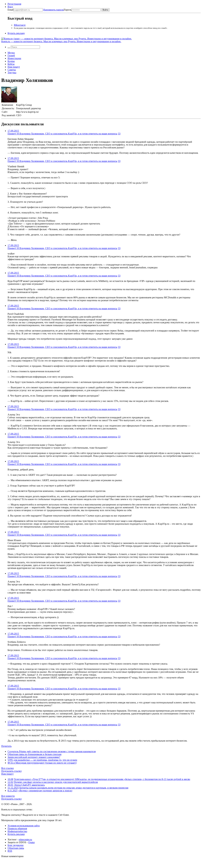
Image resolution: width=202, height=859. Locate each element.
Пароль (57, 9)
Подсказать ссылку (11, 771)
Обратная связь (16, 848)
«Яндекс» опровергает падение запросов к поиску (45, 790)
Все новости (8, 796)
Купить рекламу (16, 33)
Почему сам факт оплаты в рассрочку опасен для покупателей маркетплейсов (56, 782)
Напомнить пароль (53, 9)
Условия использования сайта (24, 825)
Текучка (12, 72)
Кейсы (11, 64)
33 (119, 133)
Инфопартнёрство (17, 831)
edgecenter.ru (25, 839)
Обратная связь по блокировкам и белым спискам (34, 754)
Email (10, 9)
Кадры (11, 61)
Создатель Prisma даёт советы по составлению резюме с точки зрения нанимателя (52, 751)
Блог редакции (16, 845)
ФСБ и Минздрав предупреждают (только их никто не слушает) (42, 762)
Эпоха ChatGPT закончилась (29, 785)
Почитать (6, 746)
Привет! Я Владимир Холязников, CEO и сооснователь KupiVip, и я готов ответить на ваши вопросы (62, 133)
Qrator (31, 842)
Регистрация (14, 4)
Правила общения (17, 828)
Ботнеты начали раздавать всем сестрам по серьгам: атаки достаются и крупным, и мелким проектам (73, 787)
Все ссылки (7, 768)
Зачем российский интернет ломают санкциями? (34, 757)
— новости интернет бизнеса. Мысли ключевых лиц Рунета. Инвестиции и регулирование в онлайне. (61, 41)
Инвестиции (14, 58)
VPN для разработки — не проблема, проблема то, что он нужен (42, 760)
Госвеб (11, 55)
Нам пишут (14, 67)
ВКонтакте (20, 25)
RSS (10, 851)
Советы (12, 69)
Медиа (11, 52)
